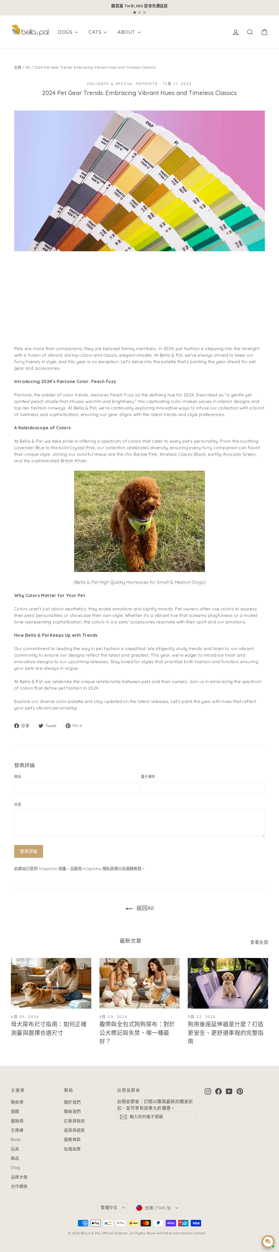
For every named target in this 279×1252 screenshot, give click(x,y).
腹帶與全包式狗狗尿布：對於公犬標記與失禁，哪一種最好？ (137, 1032)
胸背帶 (17, 1102)
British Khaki (74, 460)
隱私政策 (110, 868)
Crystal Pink (82, 447)
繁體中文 (109, 1207)
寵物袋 (17, 1121)
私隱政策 (72, 1149)
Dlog (15, 1167)
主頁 (18, 67)
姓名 (18, 776)
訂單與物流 (74, 1121)
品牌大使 (19, 1177)
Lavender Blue (29, 447)
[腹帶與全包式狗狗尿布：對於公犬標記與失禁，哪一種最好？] (139, 983)
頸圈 (15, 1111)
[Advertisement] (139, 300)
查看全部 (259, 942)
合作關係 (19, 1186)
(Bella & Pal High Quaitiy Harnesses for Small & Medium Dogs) (140, 582)
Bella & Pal (171, 355)
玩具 (15, 1149)
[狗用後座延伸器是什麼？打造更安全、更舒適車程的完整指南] (228, 983)
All (28, 67)
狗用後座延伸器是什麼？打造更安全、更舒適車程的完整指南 (225, 1032)
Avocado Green (239, 454)
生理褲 (17, 1130)
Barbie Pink (145, 454)
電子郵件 (148, 776)
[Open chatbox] (268, 1241)
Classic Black (192, 454)
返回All (144, 908)
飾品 (15, 1158)
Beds (16, 1139)
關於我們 (72, 1102)
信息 (18, 804)
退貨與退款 (74, 1130)
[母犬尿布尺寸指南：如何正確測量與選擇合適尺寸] (51, 983)
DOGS (66, 32)
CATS (95, 32)
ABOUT (126, 32)
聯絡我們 (72, 1111)
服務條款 (133, 868)
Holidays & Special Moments (122, 83)
